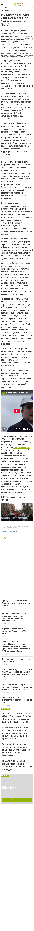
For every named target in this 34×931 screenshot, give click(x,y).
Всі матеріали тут (17, 800)
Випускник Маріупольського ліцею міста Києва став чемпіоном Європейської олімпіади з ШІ (15, 617)
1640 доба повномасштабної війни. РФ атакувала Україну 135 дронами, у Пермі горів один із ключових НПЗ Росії (16, 717)
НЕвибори (9, 788)
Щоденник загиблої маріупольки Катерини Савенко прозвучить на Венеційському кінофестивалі (17, 687)
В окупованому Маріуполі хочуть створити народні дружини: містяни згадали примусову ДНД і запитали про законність (15, 733)
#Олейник (15, 532)
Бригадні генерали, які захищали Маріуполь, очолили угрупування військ (17, 603)
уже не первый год (21, 447)
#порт (10, 532)
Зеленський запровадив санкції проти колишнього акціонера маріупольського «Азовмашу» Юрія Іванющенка (16, 750)
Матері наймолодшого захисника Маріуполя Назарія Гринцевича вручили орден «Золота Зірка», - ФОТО (17, 673)
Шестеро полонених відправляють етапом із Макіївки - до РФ (17, 699)
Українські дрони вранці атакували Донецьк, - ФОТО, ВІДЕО (14, 631)
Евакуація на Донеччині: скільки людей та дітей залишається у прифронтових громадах (17, 765)
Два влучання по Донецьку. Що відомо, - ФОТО (16, 660)
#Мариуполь (4, 532)
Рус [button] (6, 7)
